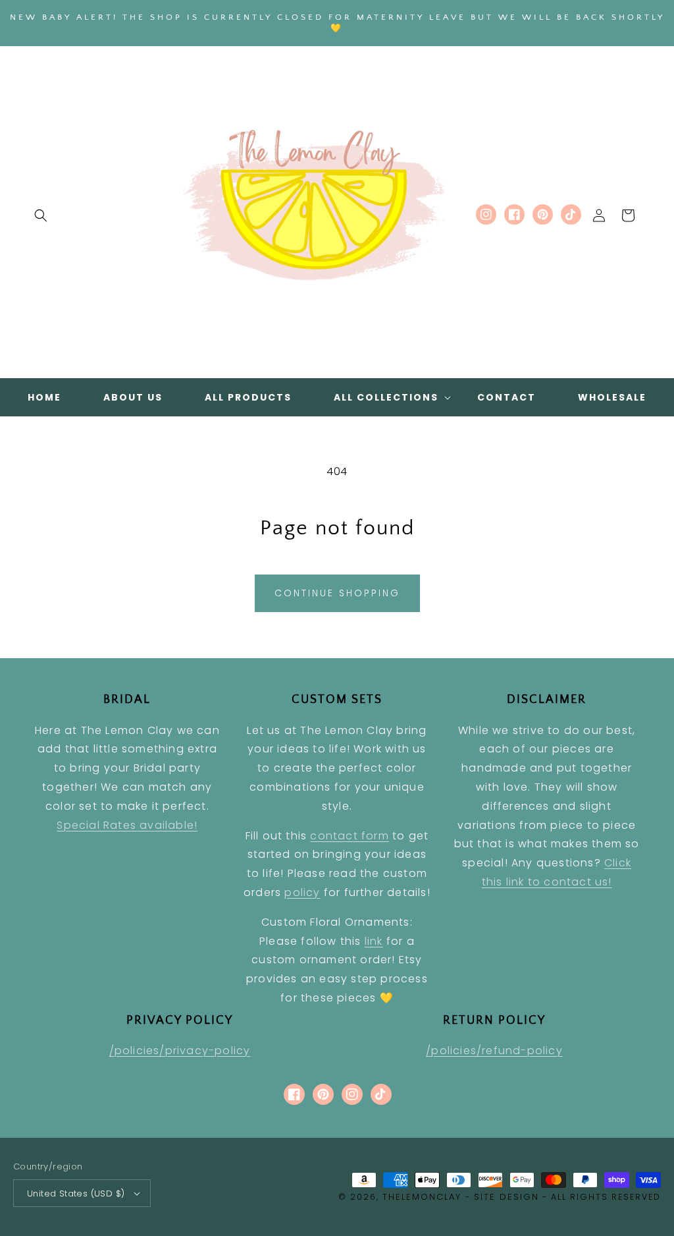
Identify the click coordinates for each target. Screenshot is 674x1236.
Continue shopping (337, 593)
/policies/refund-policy (494, 1050)
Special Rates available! (127, 825)
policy (302, 892)
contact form (349, 835)
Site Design (506, 1197)
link (374, 941)
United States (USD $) (75, 1193)
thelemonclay (421, 1197)
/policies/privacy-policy (180, 1050)
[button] (40, 215)
